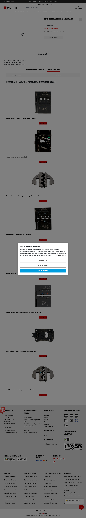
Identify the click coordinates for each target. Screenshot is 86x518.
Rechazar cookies (43, 265)
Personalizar (43, 260)
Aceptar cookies (43, 270)
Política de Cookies (61, 255)
